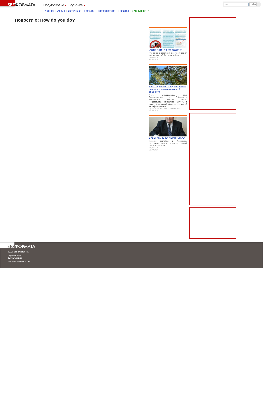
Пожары (123, 10)
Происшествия (106, 10)
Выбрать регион (15, 258)
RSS (29, 262)
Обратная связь (15, 256)
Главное (49, 10)
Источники (74, 10)
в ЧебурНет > (140, 10)
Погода (89, 10)
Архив (61, 10)
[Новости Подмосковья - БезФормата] (18, 4)
